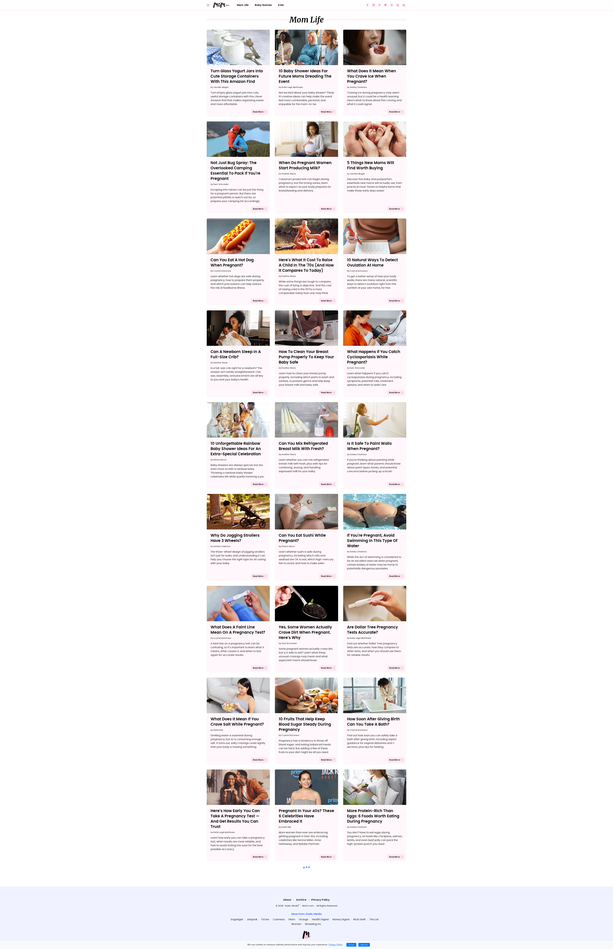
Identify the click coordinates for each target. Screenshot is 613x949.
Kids (281, 5)
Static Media (291, 906)
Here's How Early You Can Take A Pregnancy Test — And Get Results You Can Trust (235, 819)
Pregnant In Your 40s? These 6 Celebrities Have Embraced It (306, 816)
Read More (258, 112)
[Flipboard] (385, 5)
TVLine (265, 919)
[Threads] (391, 5)
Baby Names (263, 5)
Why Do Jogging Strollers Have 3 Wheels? (235, 538)
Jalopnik (252, 919)
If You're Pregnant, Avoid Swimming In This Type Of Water (372, 541)
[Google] (397, 5)
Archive (301, 900)
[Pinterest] (379, 5)
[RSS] (403, 5)
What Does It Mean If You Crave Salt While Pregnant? (237, 721)
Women (296, 924)
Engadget (237, 919)
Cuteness (279, 919)
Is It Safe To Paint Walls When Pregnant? (369, 446)
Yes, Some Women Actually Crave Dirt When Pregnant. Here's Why (305, 632)
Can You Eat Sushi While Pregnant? (302, 538)
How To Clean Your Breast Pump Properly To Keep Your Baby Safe (306, 357)
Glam (291, 919)
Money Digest (341, 919)
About (287, 900)
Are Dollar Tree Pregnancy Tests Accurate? (372, 629)
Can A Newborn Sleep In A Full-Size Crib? (236, 354)
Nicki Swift (359, 919)
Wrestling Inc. (313, 924)
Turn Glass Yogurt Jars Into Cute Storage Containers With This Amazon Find (237, 76)
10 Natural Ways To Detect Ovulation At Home (372, 262)
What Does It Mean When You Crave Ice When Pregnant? (371, 76)
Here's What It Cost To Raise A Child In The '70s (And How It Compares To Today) (306, 265)
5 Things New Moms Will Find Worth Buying (370, 165)
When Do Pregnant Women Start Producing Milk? (305, 165)
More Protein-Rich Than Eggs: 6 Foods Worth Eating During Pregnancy (373, 816)
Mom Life (243, 5)
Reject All (364, 945)
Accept (351, 945)
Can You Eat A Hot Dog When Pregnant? (232, 262)
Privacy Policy (320, 900)
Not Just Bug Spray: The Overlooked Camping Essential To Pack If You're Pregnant (235, 171)
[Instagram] (373, 5)
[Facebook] (367, 5)
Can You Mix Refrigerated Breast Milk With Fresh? (303, 446)
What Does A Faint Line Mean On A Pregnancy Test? (238, 629)
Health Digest (320, 919)
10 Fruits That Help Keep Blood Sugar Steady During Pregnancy (305, 724)
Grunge (303, 919)
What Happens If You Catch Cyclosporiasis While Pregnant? (373, 357)
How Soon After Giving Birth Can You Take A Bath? (373, 721)
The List (374, 919)
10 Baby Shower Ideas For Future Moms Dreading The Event (305, 76)
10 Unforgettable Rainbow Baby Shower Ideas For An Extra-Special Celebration (236, 449)
